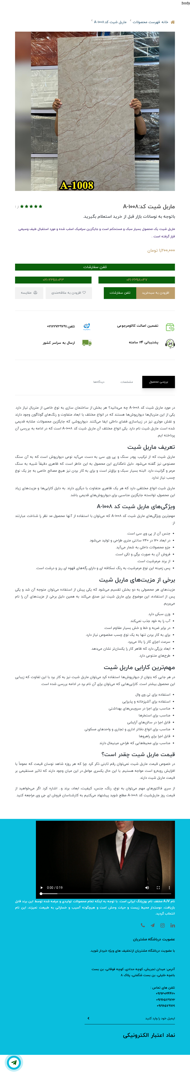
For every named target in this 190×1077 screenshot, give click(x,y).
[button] (40, 206)
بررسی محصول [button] (158, 382)
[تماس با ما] (14, 1063)
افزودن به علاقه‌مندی (66, 293)
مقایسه (26, 293)
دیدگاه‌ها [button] (98, 382)
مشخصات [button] (126, 382)
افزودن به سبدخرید (155, 293)
